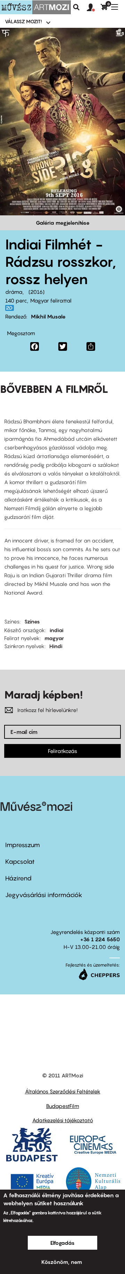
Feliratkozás (62, 751)
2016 (36, 292)
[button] (94, 7)
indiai (57, 630)
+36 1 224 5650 (100, 939)
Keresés (76, 7)
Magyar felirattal (51, 300)
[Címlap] (35, 7)
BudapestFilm (62, 1106)
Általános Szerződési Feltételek (62, 1091)
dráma (14, 292)
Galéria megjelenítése (63, 223)
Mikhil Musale (48, 316)
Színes (32, 621)
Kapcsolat (20, 861)
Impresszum (22, 845)
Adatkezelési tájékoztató (62, 1120)
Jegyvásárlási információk (43, 895)
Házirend (18, 878)
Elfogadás (62, 1243)
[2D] (11, 308)
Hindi (55, 646)
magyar (54, 638)
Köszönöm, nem (61, 1262)
